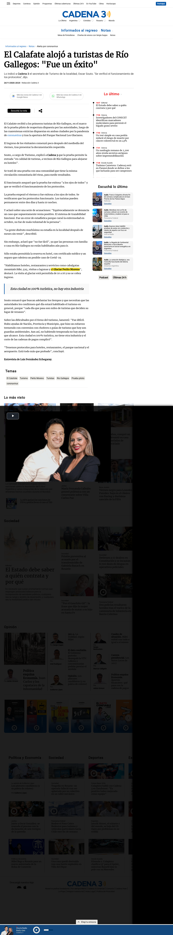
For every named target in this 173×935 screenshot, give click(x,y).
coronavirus (14, 135)
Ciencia (104, 115)
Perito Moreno (37, 378)
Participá (161, 4)
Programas (47, 4)
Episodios (108, 204)
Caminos (27, 4)
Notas (106, 30)
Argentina (73, 20)
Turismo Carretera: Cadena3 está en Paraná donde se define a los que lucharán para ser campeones (114, 168)
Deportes (16, 4)
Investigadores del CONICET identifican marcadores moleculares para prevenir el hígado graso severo (111, 121)
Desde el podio (107, 163)
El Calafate (12, 378)
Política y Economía (108, 178)
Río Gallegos (63, 378)
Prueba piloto (78, 378)
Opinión (36, 4)
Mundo (112, 20)
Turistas (50, 378)
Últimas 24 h (78, 4)
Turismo (24, 378)
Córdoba (87, 20)
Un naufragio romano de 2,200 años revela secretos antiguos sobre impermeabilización (112, 153)
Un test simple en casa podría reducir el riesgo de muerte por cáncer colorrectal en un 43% (112, 138)
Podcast (103, 277)
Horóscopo (111, 4)
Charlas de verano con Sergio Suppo (92, 35)
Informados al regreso (80, 30)
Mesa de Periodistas (66, 35)
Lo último (112, 94)
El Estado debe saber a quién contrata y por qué (111, 106)
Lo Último (62, 20)
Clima (101, 4)
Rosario (99, 20)
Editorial (104, 103)
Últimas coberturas (63, 4)
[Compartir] (40, 111)
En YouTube (91, 4)
